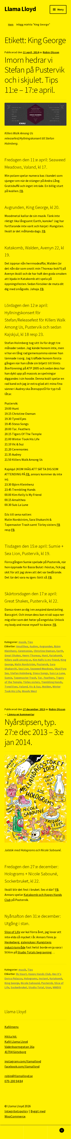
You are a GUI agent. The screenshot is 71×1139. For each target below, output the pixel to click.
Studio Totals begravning (35, 952)
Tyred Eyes (11, 686)
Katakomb (55, 655)
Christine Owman (44, 651)
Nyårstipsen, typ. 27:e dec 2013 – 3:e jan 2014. (34, 732)
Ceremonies (25, 651)
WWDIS (57, 987)
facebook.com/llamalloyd (22, 1066)
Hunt (45, 655)
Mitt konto (12, 1132)
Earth (59, 651)
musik (22, 642)
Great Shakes (13, 655)
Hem (10, 24)
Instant (43, 978)
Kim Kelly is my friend (46, 660)
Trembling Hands (51, 682)
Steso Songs (40, 673)
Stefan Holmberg (20, 673)
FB (21, 191)
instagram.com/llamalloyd (23, 1061)
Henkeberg (12, 942)
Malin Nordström (25, 664)
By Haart (21, 974)
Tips (30, 642)
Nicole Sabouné (30, 983)
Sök (35, 1132)
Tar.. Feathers (46, 677)
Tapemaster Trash (25, 677)
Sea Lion (23, 668)
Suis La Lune (57, 673)
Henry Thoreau (31, 655)
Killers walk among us (18, 660)
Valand (23, 686)
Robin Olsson (51, 52)
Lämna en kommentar (20, 714)
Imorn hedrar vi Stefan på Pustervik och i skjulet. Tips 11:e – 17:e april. (34, 75)
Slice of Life (12, 932)
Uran (48, 987)
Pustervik (42, 664)
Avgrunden (46, 646)
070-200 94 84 (14, 1081)
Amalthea (22, 646)
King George (12, 983)
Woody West (29, 691)
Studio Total (36, 987)
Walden (46, 686)
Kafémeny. (12, 1027)
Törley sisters (31, 682)
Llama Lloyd (20, 9)
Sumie (8, 677)
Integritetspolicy (16, 1111)
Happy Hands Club (39, 974)
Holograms (30, 978)
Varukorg (54, 1129)
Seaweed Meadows (41, 668)
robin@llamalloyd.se (19, 1076)
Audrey (34, 646)
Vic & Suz (35, 686)
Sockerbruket (19, 987)
